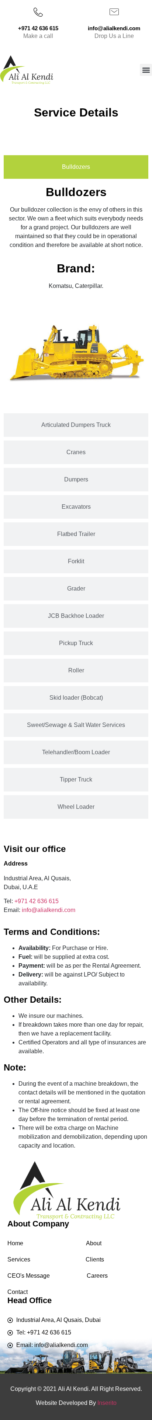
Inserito (107, 1403)
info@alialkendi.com (48, 910)
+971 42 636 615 (36, 901)
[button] (146, 70)
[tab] (76, 167)
